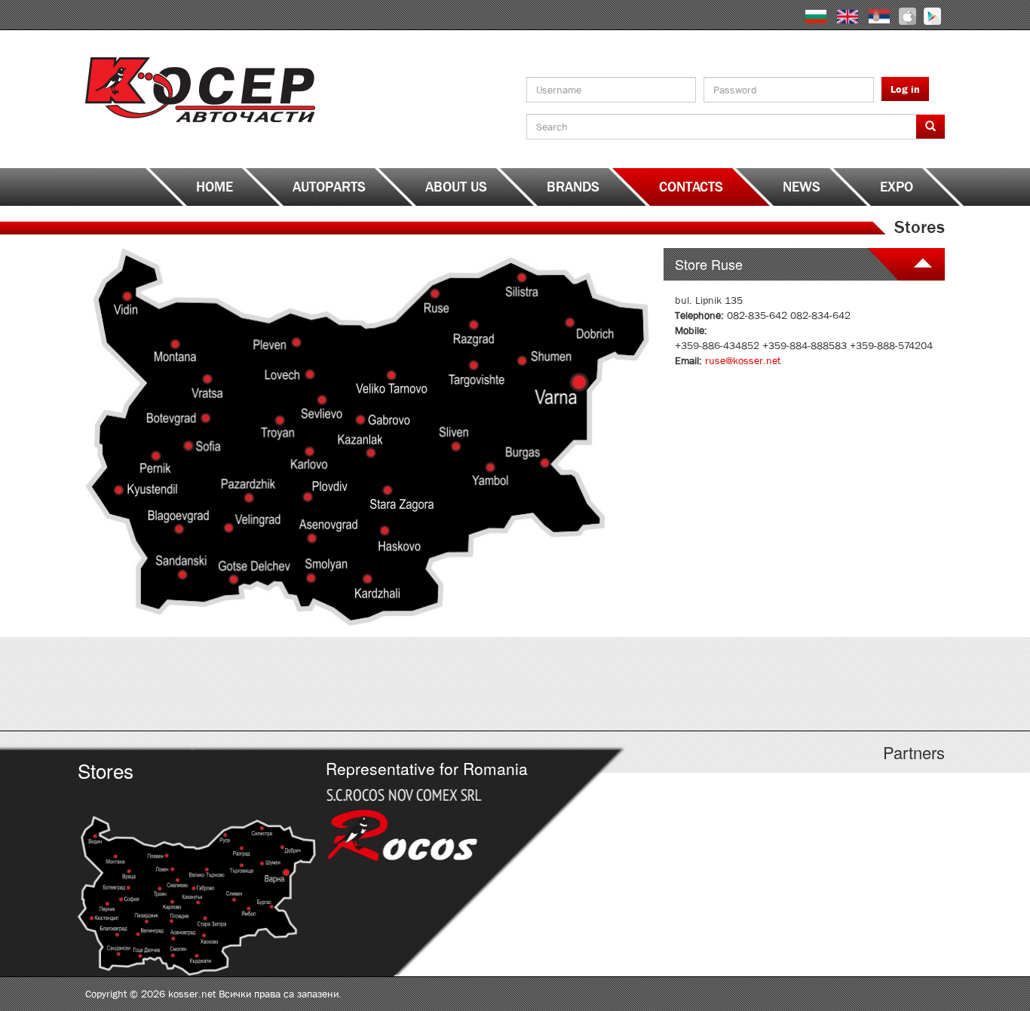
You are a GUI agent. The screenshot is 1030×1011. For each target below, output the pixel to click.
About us (456, 187)
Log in (905, 89)
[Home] (200, 89)
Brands (573, 187)
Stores (105, 770)
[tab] (804, 264)
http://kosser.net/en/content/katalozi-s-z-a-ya (837, 683)
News (801, 187)
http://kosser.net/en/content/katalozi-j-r (622, 683)
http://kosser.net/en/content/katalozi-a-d (193, 683)
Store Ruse (709, 264)
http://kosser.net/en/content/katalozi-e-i (407, 683)
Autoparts (329, 187)
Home (214, 187)
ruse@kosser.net (742, 360)
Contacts (691, 187)
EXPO (896, 187)
